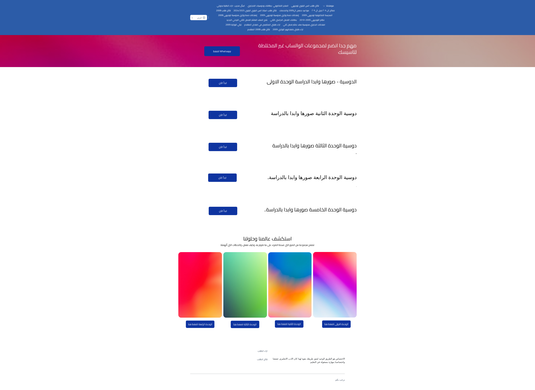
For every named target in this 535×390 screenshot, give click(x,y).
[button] (327, 5)
